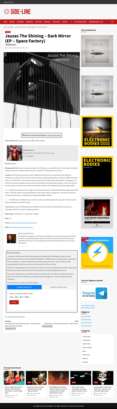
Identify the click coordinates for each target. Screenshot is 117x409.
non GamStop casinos (88, 305)
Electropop (56, 22)
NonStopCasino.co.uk (96, 22)
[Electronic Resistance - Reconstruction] (97, 213)
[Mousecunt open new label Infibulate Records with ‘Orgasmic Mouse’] (36, 378)
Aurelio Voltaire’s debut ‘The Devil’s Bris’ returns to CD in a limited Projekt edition (102, 389)
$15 (21, 297)
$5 (12, 297)
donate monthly (24, 287)
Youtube (85, 362)
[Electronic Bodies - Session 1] (97, 172)
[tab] (24, 287)
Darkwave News (86, 319)
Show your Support (54, 135)
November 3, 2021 (23, 48)
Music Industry (87, 347)
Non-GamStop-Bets (80, 22)
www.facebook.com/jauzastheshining (23, 223)
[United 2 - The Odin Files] (97, 91)
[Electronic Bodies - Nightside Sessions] (97, 132)
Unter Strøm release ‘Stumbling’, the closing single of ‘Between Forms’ (80, 389)
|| (71, 22)
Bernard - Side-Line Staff (12, 395)
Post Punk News (86, 316)
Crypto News (87, 340)
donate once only (59, 287)
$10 (16, 297)
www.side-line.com (23, 246)
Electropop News (86, 325)
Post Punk (38, 22)
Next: (61, 322)
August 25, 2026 (10, 397)
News (5, 22)
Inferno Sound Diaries (12, 48)
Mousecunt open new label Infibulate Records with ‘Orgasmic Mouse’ (35, 389)
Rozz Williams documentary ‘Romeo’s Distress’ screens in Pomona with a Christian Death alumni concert (58, 390)
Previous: (22, 323)
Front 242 (11, 316)
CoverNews (71, 406)
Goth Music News (86, 322)
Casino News (87, 336)
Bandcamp (29, 22)
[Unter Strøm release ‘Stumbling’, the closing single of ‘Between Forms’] (80, 378)
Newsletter (20, 22)
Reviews (12, 22)
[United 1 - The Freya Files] (97, 51)
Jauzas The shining (19, 316)
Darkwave (47, 22)
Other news (86, 355)
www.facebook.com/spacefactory (21, 227)
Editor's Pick (86, 344)
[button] (112, 21)
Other (27, 297)
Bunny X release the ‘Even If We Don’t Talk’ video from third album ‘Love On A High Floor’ (13, 390)
